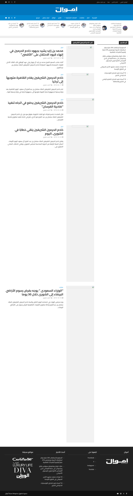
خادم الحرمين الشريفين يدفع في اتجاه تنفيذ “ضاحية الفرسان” (35, 104)
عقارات (61, 287)
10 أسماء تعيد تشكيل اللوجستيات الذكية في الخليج (53, 25)
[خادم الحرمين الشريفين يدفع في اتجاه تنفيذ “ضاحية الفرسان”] (80, 105)
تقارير (59, 17)
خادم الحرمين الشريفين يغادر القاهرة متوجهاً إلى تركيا (34, 79)
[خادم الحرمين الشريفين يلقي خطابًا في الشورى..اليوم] (80, 203)
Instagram (90, 465)
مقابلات (81, 17)
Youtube (91, 469)
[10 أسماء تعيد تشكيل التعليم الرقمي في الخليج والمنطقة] (43, 25)
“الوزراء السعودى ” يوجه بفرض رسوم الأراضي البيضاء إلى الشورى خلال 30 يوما (34, 292)
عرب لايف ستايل (101, 2)
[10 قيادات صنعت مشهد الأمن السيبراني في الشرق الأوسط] (84, 25)
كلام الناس (115, 2)
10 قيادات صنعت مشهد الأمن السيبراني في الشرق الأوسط (74, 25)
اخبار (88, 17)
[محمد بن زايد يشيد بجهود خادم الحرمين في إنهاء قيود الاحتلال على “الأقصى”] (80, 56)
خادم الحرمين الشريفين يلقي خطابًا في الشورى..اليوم (39, 131)
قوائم (53, 17)
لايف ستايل (45, 17)
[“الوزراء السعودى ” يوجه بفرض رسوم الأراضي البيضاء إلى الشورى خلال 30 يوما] (80, 364)
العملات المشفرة (71, 17)
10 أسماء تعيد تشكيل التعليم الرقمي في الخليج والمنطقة (33, 25)
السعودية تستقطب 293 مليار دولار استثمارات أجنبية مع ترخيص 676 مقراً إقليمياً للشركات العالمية (115, 28)
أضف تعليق (46, 58)
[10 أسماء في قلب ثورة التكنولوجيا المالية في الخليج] (22, 25)
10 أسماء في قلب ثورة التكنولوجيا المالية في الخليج (13, 25)
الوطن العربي (123, 2)
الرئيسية (94, 17)
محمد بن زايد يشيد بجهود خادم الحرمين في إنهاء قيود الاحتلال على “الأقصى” (36, 52)
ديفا (108, 2)
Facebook (91, 457)
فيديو (38, 17)
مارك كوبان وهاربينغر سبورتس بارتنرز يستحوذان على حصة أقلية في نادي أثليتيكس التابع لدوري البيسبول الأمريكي (95, 28)
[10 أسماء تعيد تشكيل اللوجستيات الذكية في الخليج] (63, 25)
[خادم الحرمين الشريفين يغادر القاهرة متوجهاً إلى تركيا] (80, 83)
